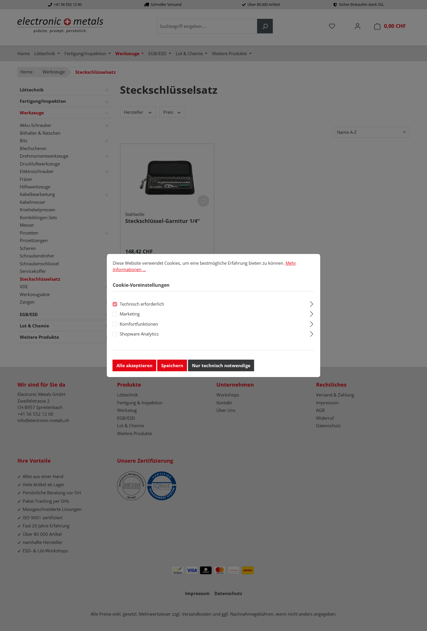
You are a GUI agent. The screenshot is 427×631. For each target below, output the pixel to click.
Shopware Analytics (139, 334)
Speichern (172, 365)
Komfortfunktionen (139, 324)
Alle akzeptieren (134, 365)
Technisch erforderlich (142, 304)
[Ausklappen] (311, 303)
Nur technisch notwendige (221, 365)
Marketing (130, 314)
